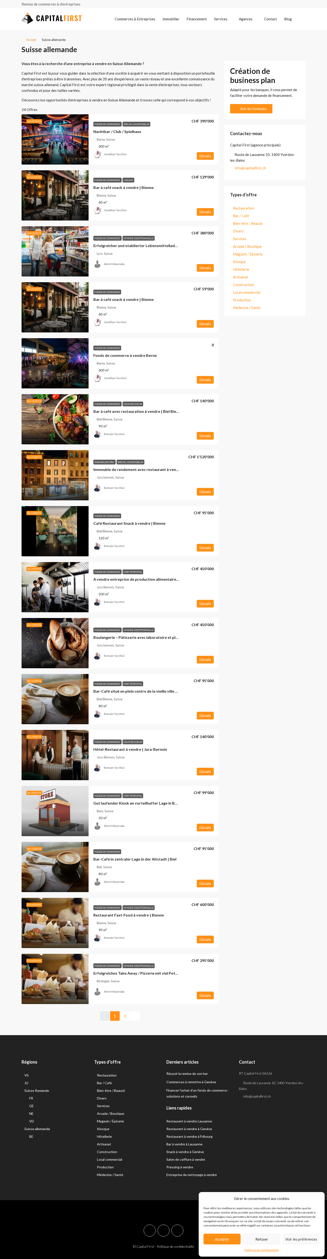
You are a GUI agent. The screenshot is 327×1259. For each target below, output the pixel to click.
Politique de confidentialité (261, 1250)
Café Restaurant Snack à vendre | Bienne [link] (129, 523)
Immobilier (171, 19)
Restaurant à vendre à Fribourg (189, 1136)
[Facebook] (150, 1231)
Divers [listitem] (238, 231)
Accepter (222, 1239)
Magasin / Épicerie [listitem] (248, 254)
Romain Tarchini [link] (114, 434)
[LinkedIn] (177, 1231)
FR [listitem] (31, 1098)
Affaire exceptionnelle (139, 238)
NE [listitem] (31, 1113)
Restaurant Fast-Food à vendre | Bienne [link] (128, 915)
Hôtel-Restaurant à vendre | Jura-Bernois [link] (130, 749)
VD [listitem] (31, 1121)
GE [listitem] (31, 1106)
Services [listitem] (239, 239)
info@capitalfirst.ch (250, 168)
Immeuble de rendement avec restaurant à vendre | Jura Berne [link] (148, 469)
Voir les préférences (301, 1239)
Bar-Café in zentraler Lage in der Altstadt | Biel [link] (134, 859)
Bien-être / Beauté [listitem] (248, 223)
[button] (297, 48)
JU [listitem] (26, 1083)
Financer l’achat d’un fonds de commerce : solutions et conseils (197, 1093)
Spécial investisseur (136, 124)
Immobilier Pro (104, 462)
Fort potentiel (133, 571)
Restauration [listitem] (243, 208)
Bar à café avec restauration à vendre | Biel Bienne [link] (138, 411)
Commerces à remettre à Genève (191, 1082)
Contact (270, 19)
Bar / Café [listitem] (241, 216)
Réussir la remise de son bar (187, 1073)
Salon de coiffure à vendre (185, 1159)
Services (220, 19)
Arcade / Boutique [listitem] (247, 246)
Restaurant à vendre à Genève (189, 1129)
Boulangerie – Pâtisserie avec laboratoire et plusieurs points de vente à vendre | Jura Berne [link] (174, 637)
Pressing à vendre (179, 1167)
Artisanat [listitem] (240, 277)
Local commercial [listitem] (246, 292)
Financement (196, 19)
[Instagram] (163, 1231)
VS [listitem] (26, 1075)
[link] (55, 139)
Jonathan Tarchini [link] (115, 154)
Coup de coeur (133, 404)
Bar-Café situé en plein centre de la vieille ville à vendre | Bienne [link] (149, 691)
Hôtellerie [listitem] (241, 269)
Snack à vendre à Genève (185, 1152)
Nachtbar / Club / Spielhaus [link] (117, 131)
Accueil (31, 40)
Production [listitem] (242, 300)
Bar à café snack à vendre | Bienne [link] (123, 187)
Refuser (261, 1239)
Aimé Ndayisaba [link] (114, 264)
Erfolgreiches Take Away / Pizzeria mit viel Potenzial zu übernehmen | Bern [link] (159, 973)
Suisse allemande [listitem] (37, 1129)
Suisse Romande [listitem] (36, 1090)
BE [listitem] (31, 1136)
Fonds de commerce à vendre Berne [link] (125, 355)
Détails (205, 156)
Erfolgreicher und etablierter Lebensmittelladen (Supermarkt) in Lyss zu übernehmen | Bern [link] (174, 245)
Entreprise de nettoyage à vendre (191, 1175)
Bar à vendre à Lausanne (184, 1144)
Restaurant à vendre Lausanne (189, 1121)
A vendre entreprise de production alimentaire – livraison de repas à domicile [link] (161, 579)
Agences (246, 19)
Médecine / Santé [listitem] (246, 307)
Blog (288, 19)
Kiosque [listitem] (239, 262)
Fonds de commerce (107, 124)
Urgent (128, 180)
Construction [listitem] (243, 284)
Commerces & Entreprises (135, 19)
